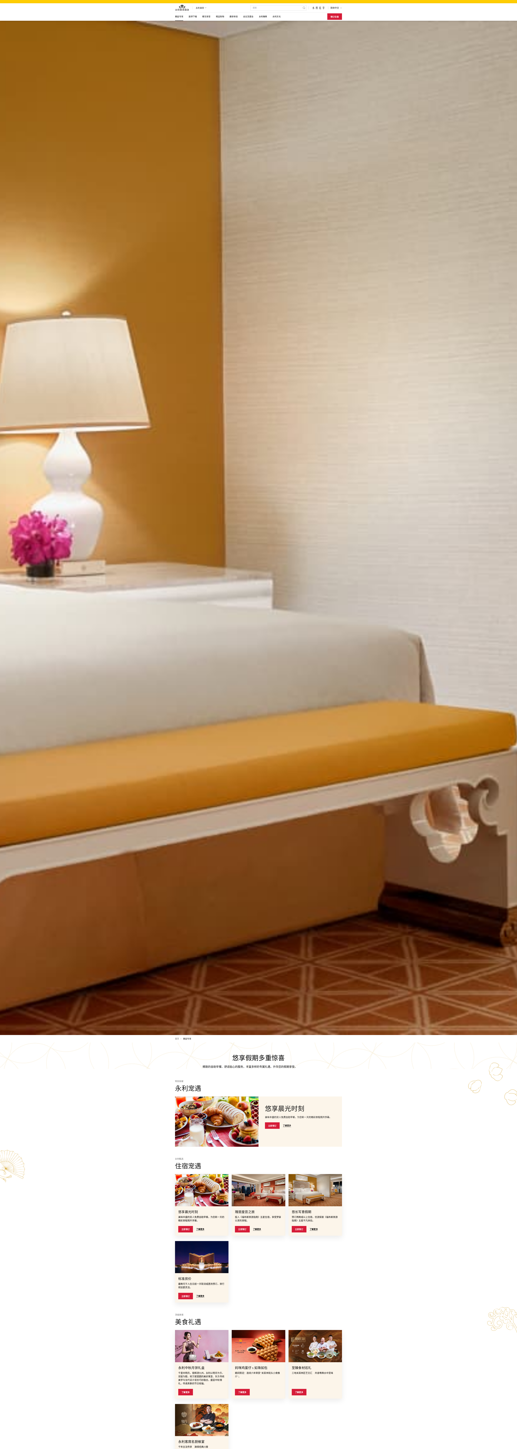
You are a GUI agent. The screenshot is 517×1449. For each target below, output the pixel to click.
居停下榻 (193, 16)
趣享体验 (234, 16)
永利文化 (277, 16)
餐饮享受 (206, 16)
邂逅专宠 (179, 16)
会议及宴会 (248, 16)
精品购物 (220, 16)
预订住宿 (335, 16)
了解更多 (287, 1125)
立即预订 (272, 1125)
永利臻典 (263, 16)
